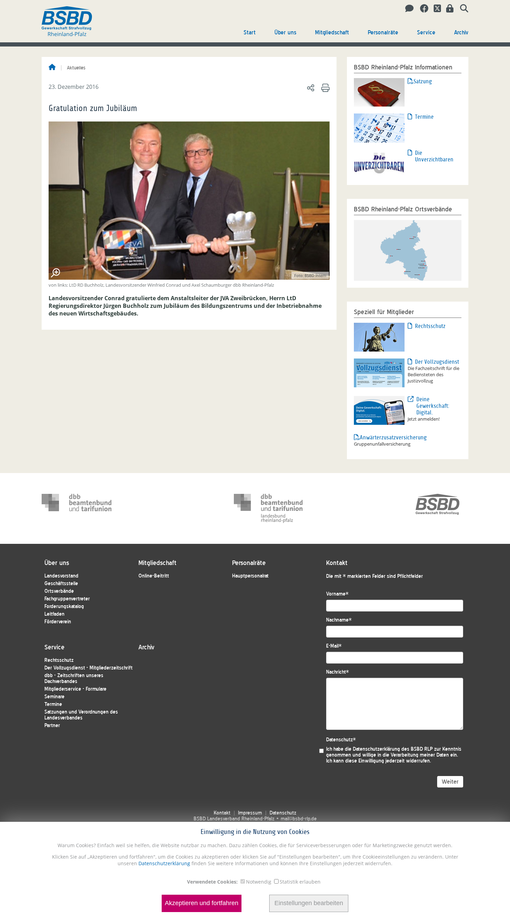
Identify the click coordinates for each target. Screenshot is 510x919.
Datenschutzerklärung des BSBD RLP (393, 749)
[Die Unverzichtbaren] (379, 163)
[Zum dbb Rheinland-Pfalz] (269, 508)
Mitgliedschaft (332, 32)
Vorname (337, 594)
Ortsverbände (59, 591)
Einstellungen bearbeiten (308, 903)
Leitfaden (54, 614)
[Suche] (461, 8)
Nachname (339, 620)
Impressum (250, 813)
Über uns (285, 32)
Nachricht (337, 672)
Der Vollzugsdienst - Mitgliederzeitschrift (88, 668)
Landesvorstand (61, 576)
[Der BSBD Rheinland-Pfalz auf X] (434, 8)
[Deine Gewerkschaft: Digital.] (379, 410)
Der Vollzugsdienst (437, 362)
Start (250, 32)
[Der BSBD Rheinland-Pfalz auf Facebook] (421, 8)
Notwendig (258, 881)
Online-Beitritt (153, 576)
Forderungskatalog (64, 606)
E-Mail (334, 646)
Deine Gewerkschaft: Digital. (432, 406)
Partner (52, 725)
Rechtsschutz (430, 326)
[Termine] (379, 127)
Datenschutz (341, 740)
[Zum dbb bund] (77, 508)
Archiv (461, 32)
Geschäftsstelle (61, 584)
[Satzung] (379, 91)
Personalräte (383, 32)
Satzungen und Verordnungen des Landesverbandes (81, 715)
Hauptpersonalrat (250, 576)
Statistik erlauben (300, 881)
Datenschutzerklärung (163, 863)
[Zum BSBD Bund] (437, 508)
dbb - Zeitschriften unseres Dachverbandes (73, 678)
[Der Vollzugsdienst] (379, 372)
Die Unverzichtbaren (434, 156)
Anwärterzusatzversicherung (384, 437)
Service (426, 32)
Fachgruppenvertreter (67, 599)
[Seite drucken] (324, 87)
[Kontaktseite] (407, 8)
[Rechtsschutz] (379, 336)
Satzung (423, 81)
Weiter (450, 781)
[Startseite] (52, 67)
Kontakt (222, 813)
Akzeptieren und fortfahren (201, 903)
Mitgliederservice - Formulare (75, 689)
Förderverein (57, 622)
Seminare (54, 697)
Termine (424, 116)
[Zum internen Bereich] (448, 8)
